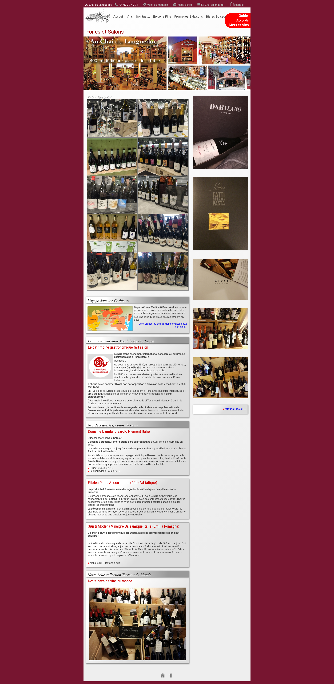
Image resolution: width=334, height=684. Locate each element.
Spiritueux (143, 16)
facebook (238, 4)
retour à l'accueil (234, 409)
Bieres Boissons (217, 16)
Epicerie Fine (162, 16)
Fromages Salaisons (188, 16)
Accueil (118, 16)
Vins (130, 16)
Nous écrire (184, 4)
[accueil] (97, 10)
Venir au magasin (157, 4)
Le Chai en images (212, 4)
